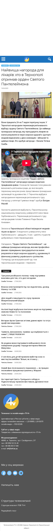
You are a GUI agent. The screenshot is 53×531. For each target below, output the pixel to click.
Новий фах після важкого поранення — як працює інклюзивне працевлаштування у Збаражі (25, 369)
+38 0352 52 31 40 (11, 443)
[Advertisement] (26, 28)
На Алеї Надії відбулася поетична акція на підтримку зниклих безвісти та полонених (26, 310)
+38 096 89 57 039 (11, 446)
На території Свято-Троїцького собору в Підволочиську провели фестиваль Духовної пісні (24, 380)
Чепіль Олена (6, 326)
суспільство (14, 65)
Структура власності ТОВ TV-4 (13, 505)
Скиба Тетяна (6, 281)
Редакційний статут (8, 511)
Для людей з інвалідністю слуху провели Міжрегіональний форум (20, 299)
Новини (5, 65)
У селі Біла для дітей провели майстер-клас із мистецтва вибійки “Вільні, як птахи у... (23, 358)
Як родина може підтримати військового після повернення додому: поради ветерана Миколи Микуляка (23, 345)
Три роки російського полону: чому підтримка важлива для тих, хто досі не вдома (23, 276)
